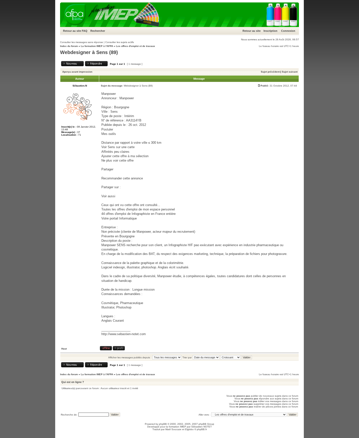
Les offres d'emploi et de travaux (135, 46)
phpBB (163, 424)
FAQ (84, 30)
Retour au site (72, 30)
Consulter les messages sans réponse (81, 42)
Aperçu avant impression (77, 71)
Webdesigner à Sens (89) (89, 52)
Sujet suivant (289, 71)
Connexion (288, 30)
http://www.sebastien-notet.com (123, 334)
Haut (64, 348)
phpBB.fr (202, 429)
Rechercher (97, 30)
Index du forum (69, 46)
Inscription (270, 30)
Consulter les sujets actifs (119, 42)
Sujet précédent (270, 71)
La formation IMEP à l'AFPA (97, 46)
